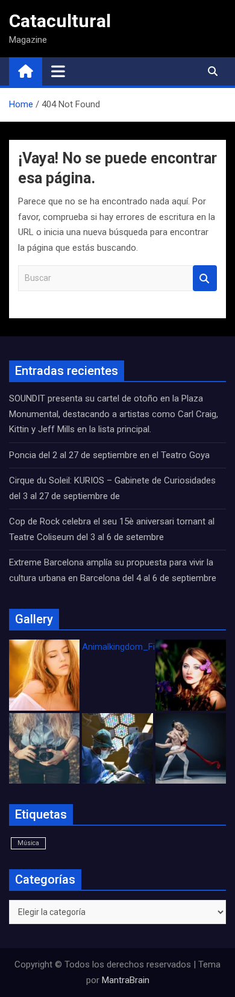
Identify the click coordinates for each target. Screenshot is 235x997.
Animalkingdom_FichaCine (134, 646)
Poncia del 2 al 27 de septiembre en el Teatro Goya (109, 455)
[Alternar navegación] (58, 71)
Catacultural (60, 20)
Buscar (205, 278)
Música (28, 843)
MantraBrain (125, 980)
